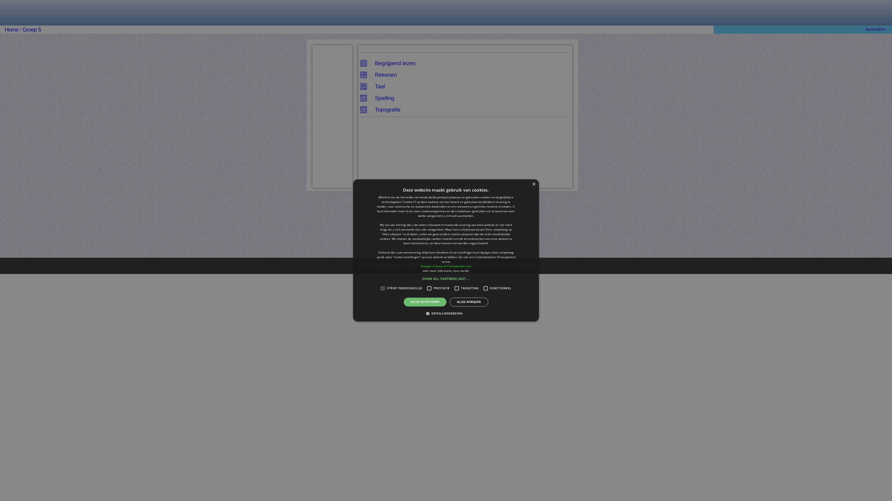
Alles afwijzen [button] (469, 302)
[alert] (446, 250)
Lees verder (461, 271)
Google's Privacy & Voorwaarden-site (446, 266)
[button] (446, 279)
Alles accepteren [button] (425, 302)
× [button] (533, 184)
